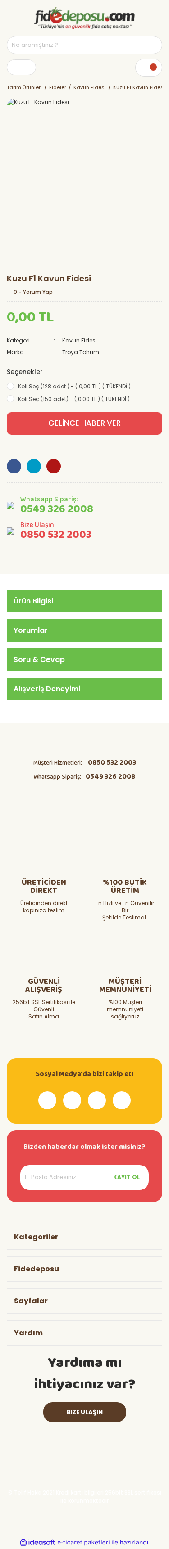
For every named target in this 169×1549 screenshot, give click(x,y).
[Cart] (148, 68)
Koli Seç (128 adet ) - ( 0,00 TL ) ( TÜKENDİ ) (74, 386)
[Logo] (84, 18)
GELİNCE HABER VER (84, 423)
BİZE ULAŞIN (85, 1412)
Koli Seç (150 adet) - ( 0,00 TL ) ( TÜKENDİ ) (74, 399)
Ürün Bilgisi (33, 601)
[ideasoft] (37, 1542)
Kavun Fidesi (79, 340)
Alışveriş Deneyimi (47, 689)
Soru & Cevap (39, 659)
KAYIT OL (126, 1177)
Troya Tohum (80, 352)
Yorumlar (31, 630)
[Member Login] (21, 67)
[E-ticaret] (83, 1542)
